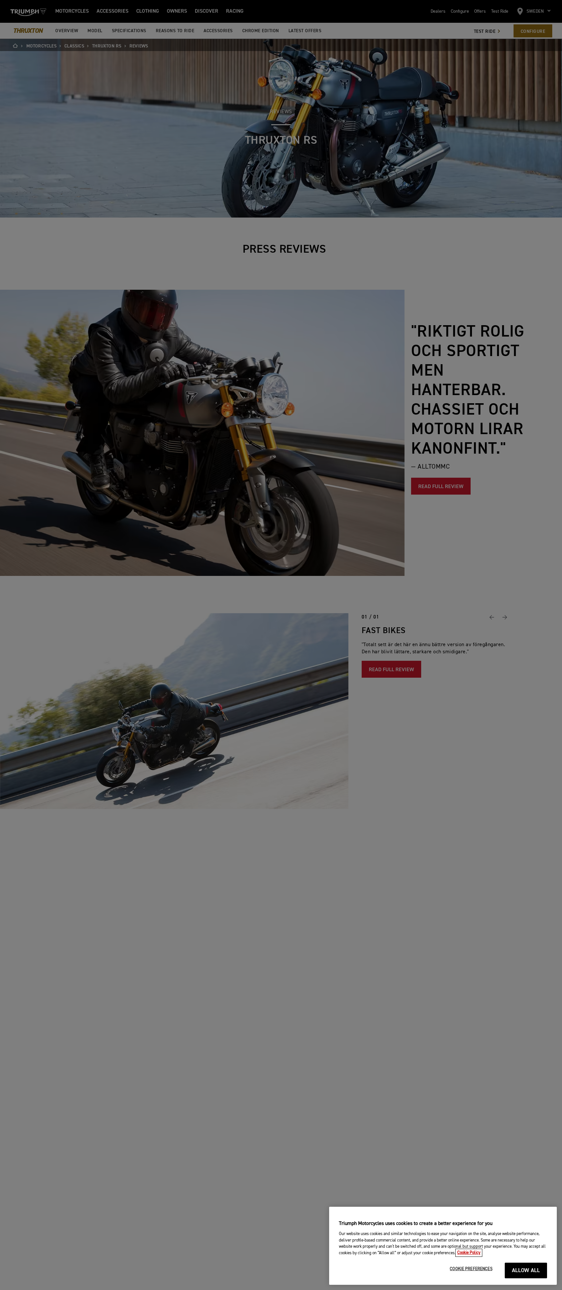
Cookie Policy (468, 1253)
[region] (443, 1246)
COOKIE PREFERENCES (471, 1269)
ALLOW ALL (526, 1270)
